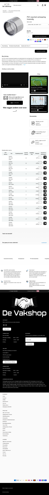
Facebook (4, 398)
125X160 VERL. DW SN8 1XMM (11, 214)
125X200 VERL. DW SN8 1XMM (11, 219)
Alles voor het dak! (6, 412)
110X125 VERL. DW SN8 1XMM (11, 203)
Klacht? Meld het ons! (7, 450)
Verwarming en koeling (7, 432)
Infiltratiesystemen (6, 416)
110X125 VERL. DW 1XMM (11, 158)
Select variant (29, 21)
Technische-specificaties (14, 45)
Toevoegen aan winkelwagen (40, 36)
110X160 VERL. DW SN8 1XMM (11, 208)
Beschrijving (5, 45)
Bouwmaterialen (6, 433)
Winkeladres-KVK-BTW (7, 406)
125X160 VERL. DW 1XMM (11, 169)
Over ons (4, 403)
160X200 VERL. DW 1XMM (11, 179)
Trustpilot (4, 459)
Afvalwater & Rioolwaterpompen (9, 419)
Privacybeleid (5, 445)
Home (4, 396)
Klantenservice (5, 401)
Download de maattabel (41, 51)
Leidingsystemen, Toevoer (7, 414)
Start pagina (4, 10)
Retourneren (5, 446)
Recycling (4, 455)
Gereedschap (5, 435)
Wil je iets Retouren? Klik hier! (9, 361)
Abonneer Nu (29, 344)
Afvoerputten (5, 418)
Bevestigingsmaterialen (7, 423)
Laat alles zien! (44, 242)
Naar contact (6, 329)
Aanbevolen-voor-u (25, 45)
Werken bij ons (5, 405)
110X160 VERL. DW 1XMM (11, 163)
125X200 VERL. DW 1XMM (11, 174)
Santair (4, 428)
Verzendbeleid (5, 448)
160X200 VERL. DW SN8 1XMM (11, 224)
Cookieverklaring (6, 443)
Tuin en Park (5, 425)
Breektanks (5, 421)
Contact (4, 452)
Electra (4, 430)
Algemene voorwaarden (7, 441)
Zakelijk (4, 399)
